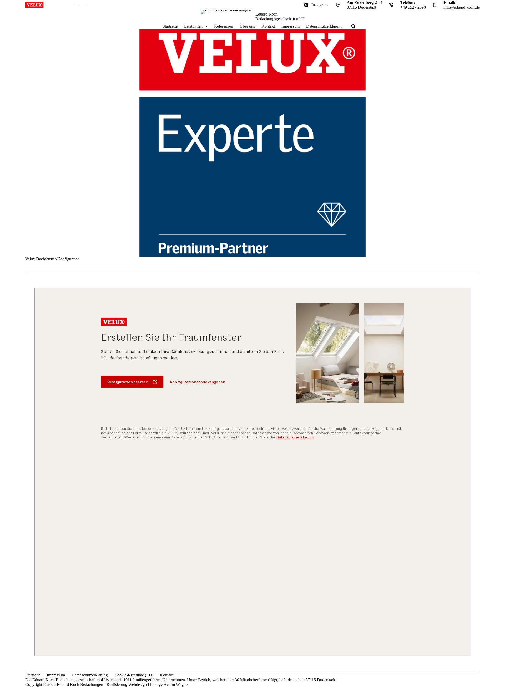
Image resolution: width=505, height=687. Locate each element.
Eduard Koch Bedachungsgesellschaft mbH (280, 16)
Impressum (290, 26)
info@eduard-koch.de (461, 7)
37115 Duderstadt (361, 7)
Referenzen (223, 26)
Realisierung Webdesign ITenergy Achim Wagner (148, 684)
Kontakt (268, 26)
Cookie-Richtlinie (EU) (133, 675)
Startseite (170, 26)
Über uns (247, 26)
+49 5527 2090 (413, 7)
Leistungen (193, 26)
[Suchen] (353, 26)
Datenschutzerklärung (324, 26)
